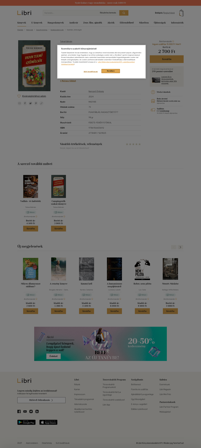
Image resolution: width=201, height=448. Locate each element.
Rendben (111, 71)
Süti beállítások (91, 72)
